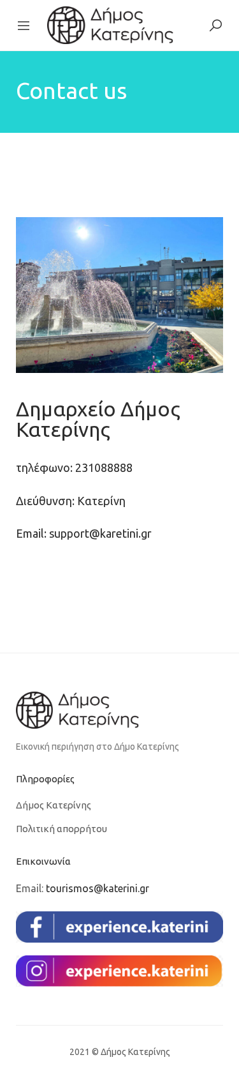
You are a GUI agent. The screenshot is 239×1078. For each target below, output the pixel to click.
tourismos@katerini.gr (97, 888)
